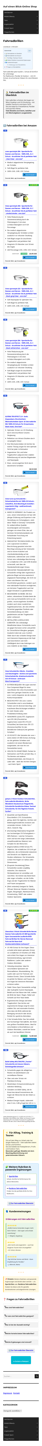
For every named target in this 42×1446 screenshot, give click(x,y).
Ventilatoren (8, 12)
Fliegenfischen (9, 32)
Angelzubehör (9, 24)
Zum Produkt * (30, 175)
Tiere (6, 20)
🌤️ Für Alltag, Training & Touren (13, 58)
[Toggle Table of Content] (28, 50)
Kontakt (16, 1393)
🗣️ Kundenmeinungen (11, 62)
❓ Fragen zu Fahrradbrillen (12, 67)
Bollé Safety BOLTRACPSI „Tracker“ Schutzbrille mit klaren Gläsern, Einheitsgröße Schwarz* (18, 1064)
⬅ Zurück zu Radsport (21, 1361)
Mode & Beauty (9, 16)
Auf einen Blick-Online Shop (20, 6)
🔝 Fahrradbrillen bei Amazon (13, 55)
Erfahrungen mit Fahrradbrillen (17, 65)
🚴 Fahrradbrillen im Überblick (13, 53)
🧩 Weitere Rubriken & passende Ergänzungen (18, 60)
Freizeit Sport (8, 28)
